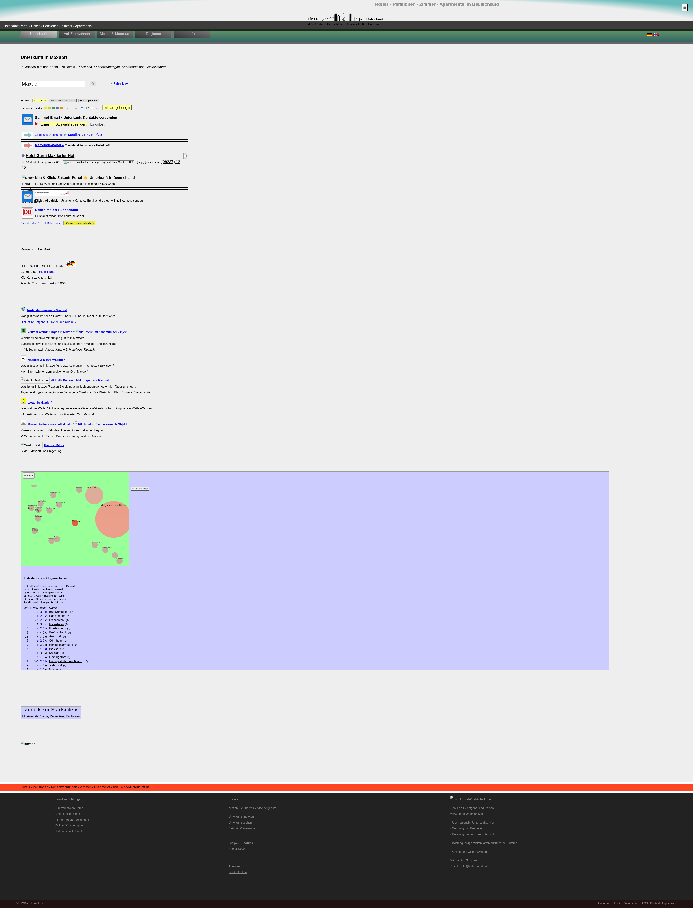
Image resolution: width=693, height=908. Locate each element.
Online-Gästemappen (69, 825)
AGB (645, 903)
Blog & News (237, 848)
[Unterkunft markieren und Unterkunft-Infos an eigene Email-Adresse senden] (52, 193)
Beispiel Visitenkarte (242, 828)
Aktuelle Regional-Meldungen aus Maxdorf (80, 380)
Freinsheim (50, 508)
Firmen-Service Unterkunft (72, 819)
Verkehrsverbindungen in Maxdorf (52, 332)
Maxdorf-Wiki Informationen (46, 359)
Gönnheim (58, 537)
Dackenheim (42, 501)
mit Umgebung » (117, 108)
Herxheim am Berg (61, 644)
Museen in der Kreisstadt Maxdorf (51, 424)
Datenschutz (632, 903)
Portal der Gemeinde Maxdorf (47, 310)
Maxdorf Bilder (54, 445)
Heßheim (79, 487)
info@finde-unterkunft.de (476, 866)
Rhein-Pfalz (46, 272)
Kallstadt (38, 516)
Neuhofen (115, 553)
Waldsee (119, 559)
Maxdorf (76, 521)
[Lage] (140, 162)
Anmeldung (604, 903)
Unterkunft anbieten (241, 816)
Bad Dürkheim (35, 529)
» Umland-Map (140, 488)
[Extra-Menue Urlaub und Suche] (685, 7)
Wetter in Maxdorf (40, 402)
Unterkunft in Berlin (67, 813)
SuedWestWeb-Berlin (69, 808)
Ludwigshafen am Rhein (112, 505)
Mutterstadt (96, 543)
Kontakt (655, 903)
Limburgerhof (107, 548)
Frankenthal (91, 488)
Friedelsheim (53, 538)
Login (618, 903)
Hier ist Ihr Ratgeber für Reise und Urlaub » (48, 322)
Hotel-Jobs (36, 903)
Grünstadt (55, 636)
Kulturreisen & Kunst (68, 831)
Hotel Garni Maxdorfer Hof (50, 155)
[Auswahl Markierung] (185, 156)
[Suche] (93, 84)
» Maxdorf (55, 665)
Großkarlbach (55, 493)
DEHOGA (22, 903)
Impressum (669, 903)
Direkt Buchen (238, 872)
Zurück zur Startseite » (51, 712)
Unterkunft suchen (240, 822)
